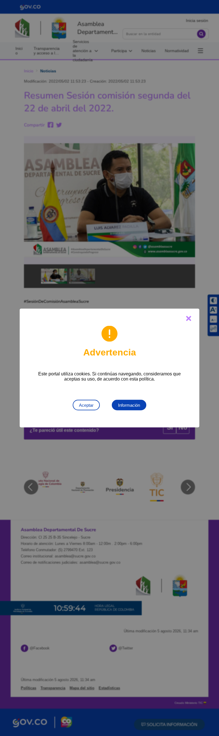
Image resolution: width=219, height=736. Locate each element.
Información (129, 405)
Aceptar (86, 405)
